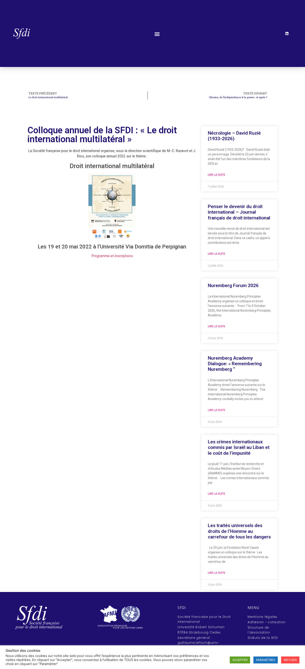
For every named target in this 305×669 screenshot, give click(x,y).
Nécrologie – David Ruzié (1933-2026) (234, 135)
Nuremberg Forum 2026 (233, 285)
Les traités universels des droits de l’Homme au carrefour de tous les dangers (239, 531)
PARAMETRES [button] (265, 660)
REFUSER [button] (290, 660)
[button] (157, 34)
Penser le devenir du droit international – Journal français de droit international (239, 212)
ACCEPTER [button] (239, 660)
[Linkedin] (286, 33)
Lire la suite (216, 174)
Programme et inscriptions (112, 256)
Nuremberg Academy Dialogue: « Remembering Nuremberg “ (235, 363)
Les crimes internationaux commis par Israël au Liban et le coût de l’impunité (238, 447)
